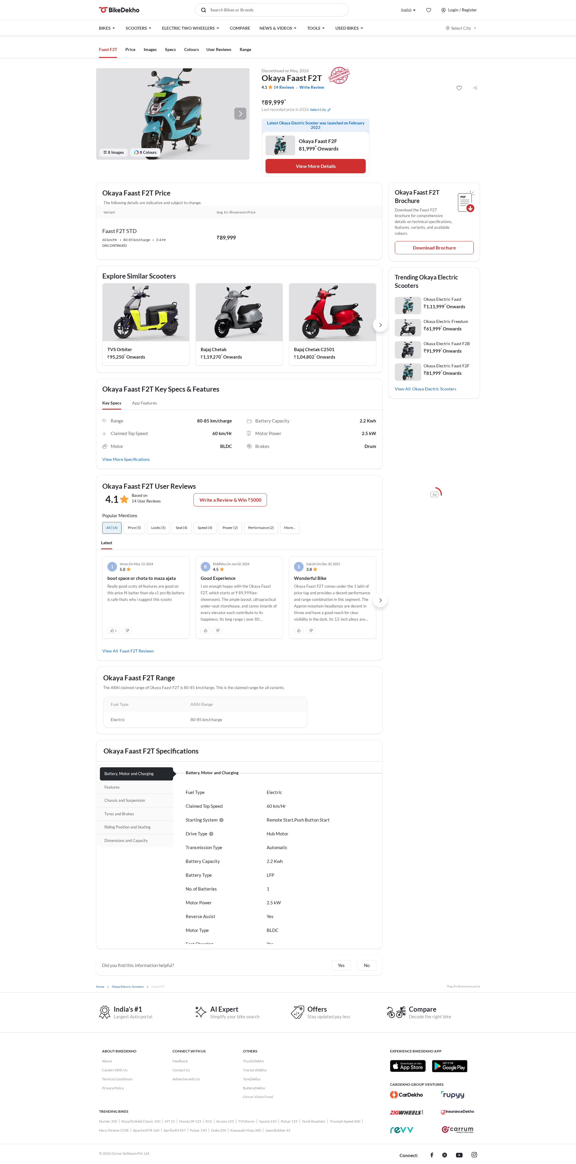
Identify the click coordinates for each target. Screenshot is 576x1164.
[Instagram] (474, 1155)
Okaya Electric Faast (442, 299)
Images (150, 49)
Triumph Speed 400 (345, 1121)
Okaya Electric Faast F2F (447, 365)
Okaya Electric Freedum (446, 321)
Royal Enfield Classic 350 (141, 1121)
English (406, 10)
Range (245, 49)
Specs (170, 49)
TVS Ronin (246, 1121)
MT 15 (170, 1121)
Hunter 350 (108, 1121)
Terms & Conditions (117, 1079)
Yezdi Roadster (314, 1121)
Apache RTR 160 (146, 1130)
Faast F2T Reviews (137, 650)
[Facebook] (431, 1155)
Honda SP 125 (190, 1121)
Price (130, 49)
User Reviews (218, 49)
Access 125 (225, 1121)
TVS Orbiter (119, 349)
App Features (144, 402)
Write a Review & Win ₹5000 (230, 500)
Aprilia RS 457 (175, 1130)
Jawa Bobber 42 (277, 1130)
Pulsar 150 (198, 1130)
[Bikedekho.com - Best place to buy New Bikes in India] (119, 9)
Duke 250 (218, 1130)
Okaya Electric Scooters (434, 388)
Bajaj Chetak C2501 (314, 349)
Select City (461, 28)
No (367, 965)
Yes (341, 965)
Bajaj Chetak (213, 349)
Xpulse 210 (268, 1121)
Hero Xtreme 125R (114, 1130)
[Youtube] (459, 1155)
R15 (209, 1121)
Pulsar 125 (289, 1121)
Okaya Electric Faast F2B (447, 343)
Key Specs (111, 402)
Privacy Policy (113, 1088)
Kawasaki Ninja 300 (245, 1130)
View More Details (316, 166)
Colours (191, 49)
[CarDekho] (406, 1094)
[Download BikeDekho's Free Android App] (449, 1066)
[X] (444, 1155)
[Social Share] (475, 88)
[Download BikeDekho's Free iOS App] (408, 1066)
